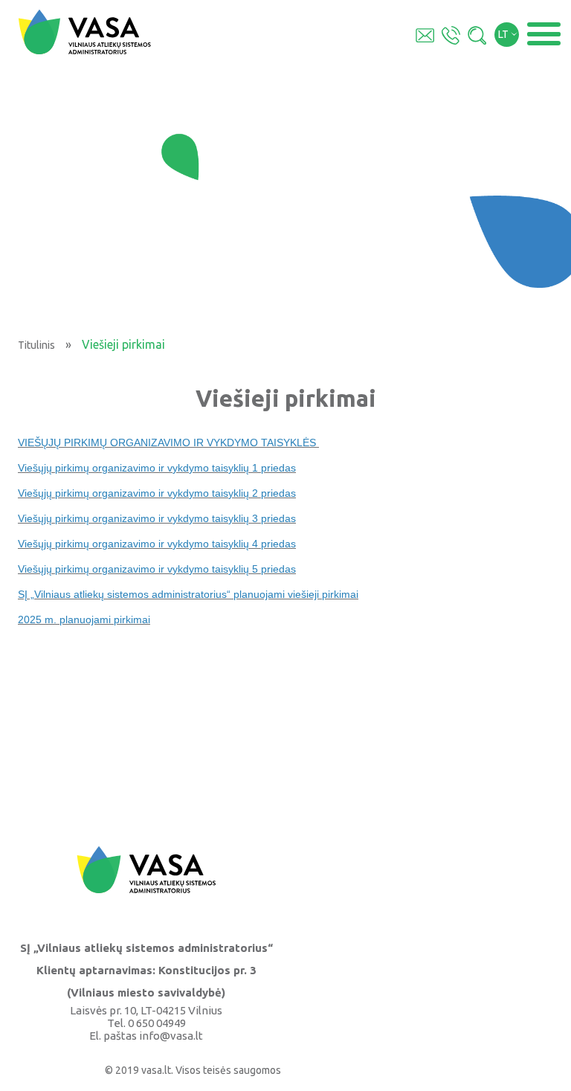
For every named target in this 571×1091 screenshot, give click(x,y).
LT (503, 34)
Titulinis (36, 345)
